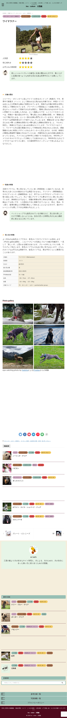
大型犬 (39, 441)
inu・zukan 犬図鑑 (34, 6)
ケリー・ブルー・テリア (20, 604)
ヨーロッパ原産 (25, 441)
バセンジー (15, 629)
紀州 (12, 656)
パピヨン (16, 468)
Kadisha (25, 370)
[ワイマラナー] (33, 434)
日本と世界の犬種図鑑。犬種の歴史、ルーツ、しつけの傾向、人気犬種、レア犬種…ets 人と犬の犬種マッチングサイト (33, 708)
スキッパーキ (17, 520)
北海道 (13, 668)
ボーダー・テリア (17, 617)
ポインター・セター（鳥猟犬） (12, 441)
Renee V (36, 54)
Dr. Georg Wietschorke (42, 367)
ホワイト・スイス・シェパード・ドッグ (27, 507)
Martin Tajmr (43, 322)
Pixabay (51, 322)
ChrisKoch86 (43, 343)
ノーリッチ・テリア (20, 456)
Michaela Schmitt (15, 365)
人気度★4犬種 (33, 441)
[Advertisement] (33, 159)
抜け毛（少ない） (46, 441)
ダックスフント (18, 481)
